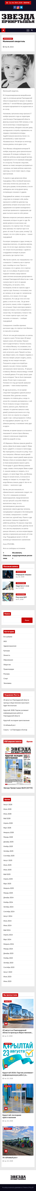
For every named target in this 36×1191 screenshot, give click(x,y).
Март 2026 (7, 828)
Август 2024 (7, 916)
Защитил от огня (22, 586)
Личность (6, 655)
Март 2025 (7, 884)
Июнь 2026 (7, 814)
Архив (29, 741)
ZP (33, 1187)
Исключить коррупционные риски (22, 554)
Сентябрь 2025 (8, 856)
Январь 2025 (8, 893)
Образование (8, 660)
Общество (7, 665)
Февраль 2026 (8, 832)
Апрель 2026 (8, 823)
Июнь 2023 (7, 981)
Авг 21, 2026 (8, 1036)
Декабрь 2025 (8, 842)
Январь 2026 (8, 837)
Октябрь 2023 (8, 963)
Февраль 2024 (8, 944)
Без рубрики (7, 637)
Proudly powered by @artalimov (12, 1187)
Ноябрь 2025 (8, 846)
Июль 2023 (7, 977)
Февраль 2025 (8, 888)
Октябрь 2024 (8, 907)
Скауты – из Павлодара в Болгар (15, 730)
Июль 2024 (7, 921)
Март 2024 (7, 939)
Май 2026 (6, 818)
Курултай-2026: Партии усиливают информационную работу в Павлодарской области (16, 713)
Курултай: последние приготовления (16, 720)
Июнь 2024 (7, 925)
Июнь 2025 (7, 870)
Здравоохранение (9, 646)
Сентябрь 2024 (8, 911)
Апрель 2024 (8, 935)
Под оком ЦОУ (21, 597)
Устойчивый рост (9, 725)
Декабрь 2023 (8, 953)
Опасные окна (7, 557)
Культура (6, 651)
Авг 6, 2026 (20, 599)
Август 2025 (7, 860)
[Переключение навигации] (28, 30)
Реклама (6, 674)
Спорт (5, 678)
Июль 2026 (7, 809)
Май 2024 (7, 930)
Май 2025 (6, 874)
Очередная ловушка (23, 575)
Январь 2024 (8, 949)
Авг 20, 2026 (20, 577)
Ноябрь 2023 (8, 958)
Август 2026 (7, 804)
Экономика (7, 683)
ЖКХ (5, 641)
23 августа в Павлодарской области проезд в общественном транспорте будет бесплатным (16, 703)
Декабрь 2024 (8, 897)
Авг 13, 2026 (20, 588)
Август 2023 (7, 972)
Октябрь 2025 (8, 851)
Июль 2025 (7, 865)
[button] (32, 30)
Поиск (7, 614)
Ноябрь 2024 (8, 902)
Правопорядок (8, 38)
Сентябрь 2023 (8, 967)
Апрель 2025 (8, 879)
